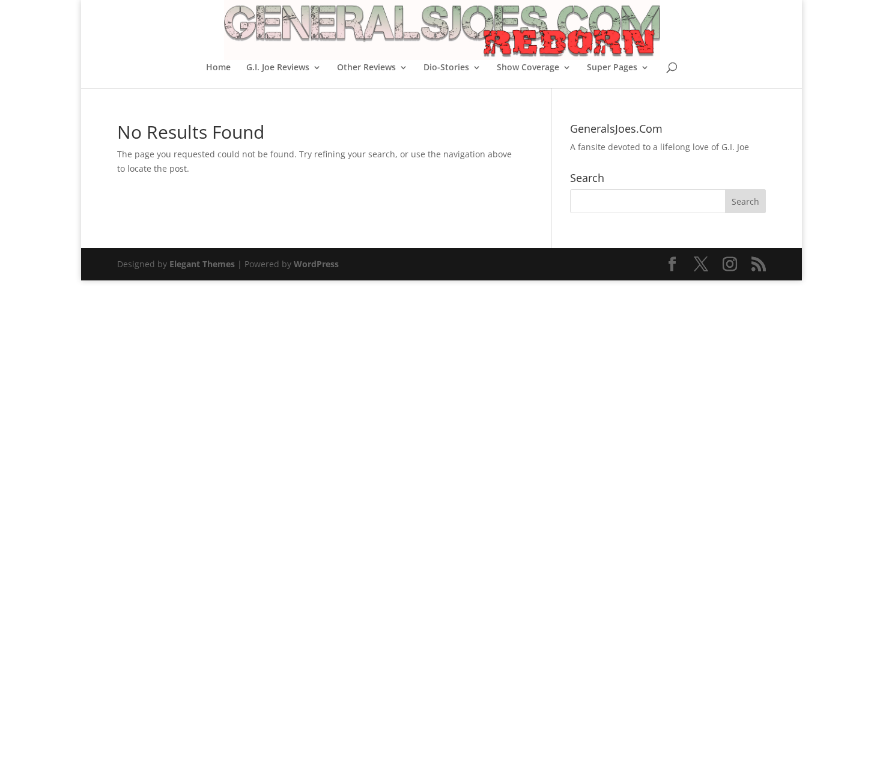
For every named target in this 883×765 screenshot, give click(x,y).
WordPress (316, 264)
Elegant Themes (202, 264)
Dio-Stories (446, 68)
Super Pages (612, 68)
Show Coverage (528, 68)
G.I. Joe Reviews (277, 68)
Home (218, 68)
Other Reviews (366, 68)
